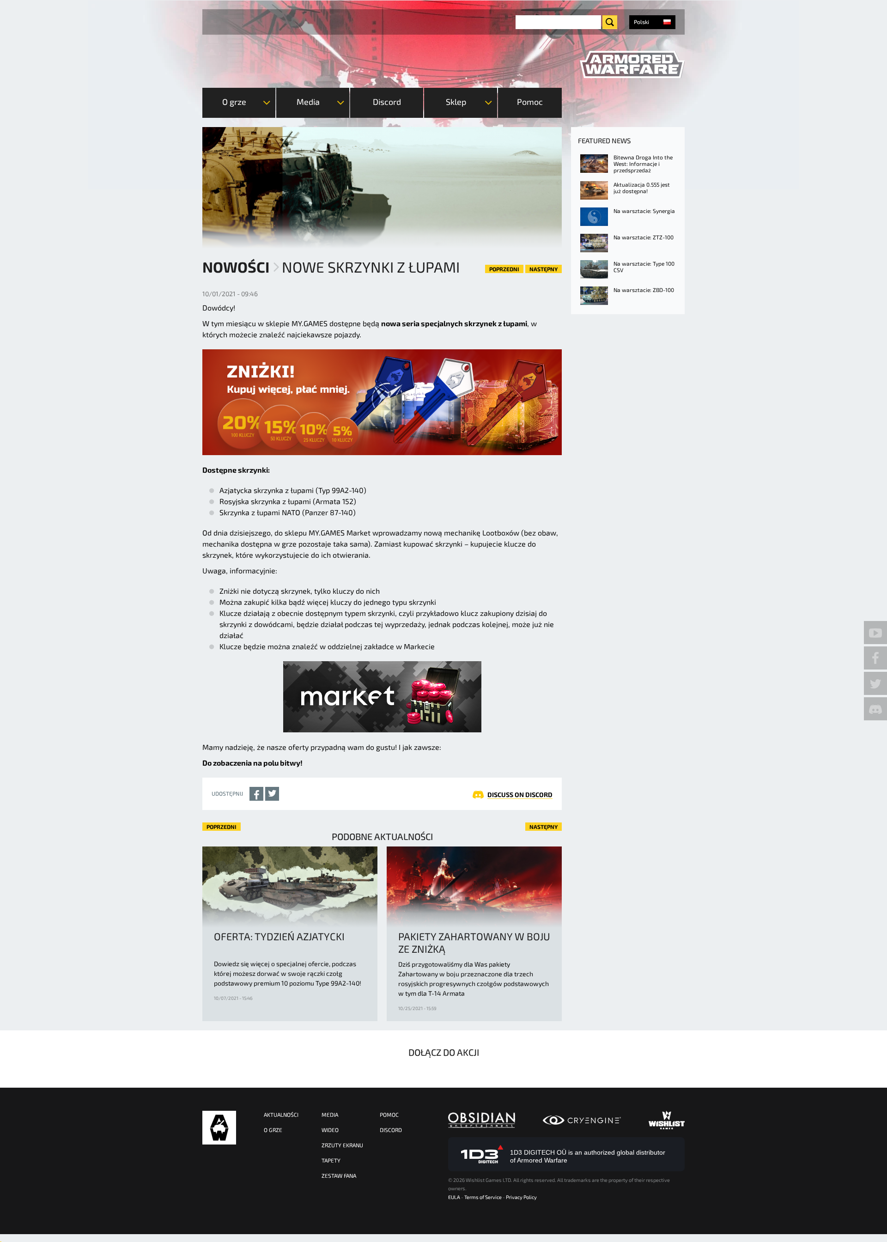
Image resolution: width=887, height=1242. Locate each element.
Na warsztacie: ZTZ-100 (644, 237)
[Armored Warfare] (632, 65)
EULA (454, 1197)
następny (543, 269)
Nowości (235, 266)
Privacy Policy (521, 1197)
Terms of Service (483, 1197)
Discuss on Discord (520, 794)
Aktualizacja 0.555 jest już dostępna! (642, 187)
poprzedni (504, 269)
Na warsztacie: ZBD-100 (644, 289)
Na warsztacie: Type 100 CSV (644, 266)
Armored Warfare (219, 1128)
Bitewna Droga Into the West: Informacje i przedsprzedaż (643, 163)
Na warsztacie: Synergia (644, 210)
